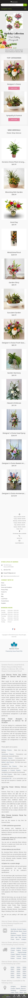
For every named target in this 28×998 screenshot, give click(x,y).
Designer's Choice (14, 84)
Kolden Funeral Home (18, 958)
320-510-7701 (7, 569)
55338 (24, 975)
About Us (3, 585)
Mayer (21, 992)
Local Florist (4, 598)
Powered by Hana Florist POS (14, 651)
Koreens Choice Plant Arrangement (14, 162)
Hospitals (3, 603)
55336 (12, 967)
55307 (12, 969)
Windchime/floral (14, 252)
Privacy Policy (4, 589)
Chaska (13, 988)
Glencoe (23, 988)
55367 (24, 973)
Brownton (23, 986)
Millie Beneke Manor (16, 931)
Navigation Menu (6, 9)
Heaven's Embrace (14, 403)
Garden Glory (14, 282)
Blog (2, 596)
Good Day (14, 222)
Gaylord (18, 988)
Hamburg (13, 990)
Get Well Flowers (7, 774)
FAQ (2, 594)
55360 (18, 975)
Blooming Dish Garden (14, 192)
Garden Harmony (14, 373)
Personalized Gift (6, 778)
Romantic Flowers (7, 758)
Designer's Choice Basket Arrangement (14, 463)
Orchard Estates (21, 929)
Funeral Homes (5, 601)
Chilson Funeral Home (18, 956)
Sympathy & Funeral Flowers (11, 770)
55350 (24, 967)
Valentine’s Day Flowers (9, 766)
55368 (18, 969)
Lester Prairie (14, 992)
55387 (24, 969)
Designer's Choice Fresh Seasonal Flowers (14, 343)
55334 (12, 971)
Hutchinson (23, 990)
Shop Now (14, 44)
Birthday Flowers (7, 750)
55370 (18, 973)
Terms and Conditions (6, 587)
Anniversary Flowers (8, 754)
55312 (18, 977)
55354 (18, 967)
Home (2, 582)
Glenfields (13, 929)
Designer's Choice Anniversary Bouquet (14, 493)
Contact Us (4, 591)
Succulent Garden (14, 313)
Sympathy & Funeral (14, 115)
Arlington (13, 986)
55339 (12, 977)
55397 (12, 973)
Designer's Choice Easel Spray (14, 433)
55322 (12, 975)
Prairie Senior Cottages (18, 939)
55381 (24, 977)
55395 (18, 971)
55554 (24, 971)
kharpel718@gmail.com (10, 573)
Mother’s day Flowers (8, 762)
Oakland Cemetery (21, 954)
